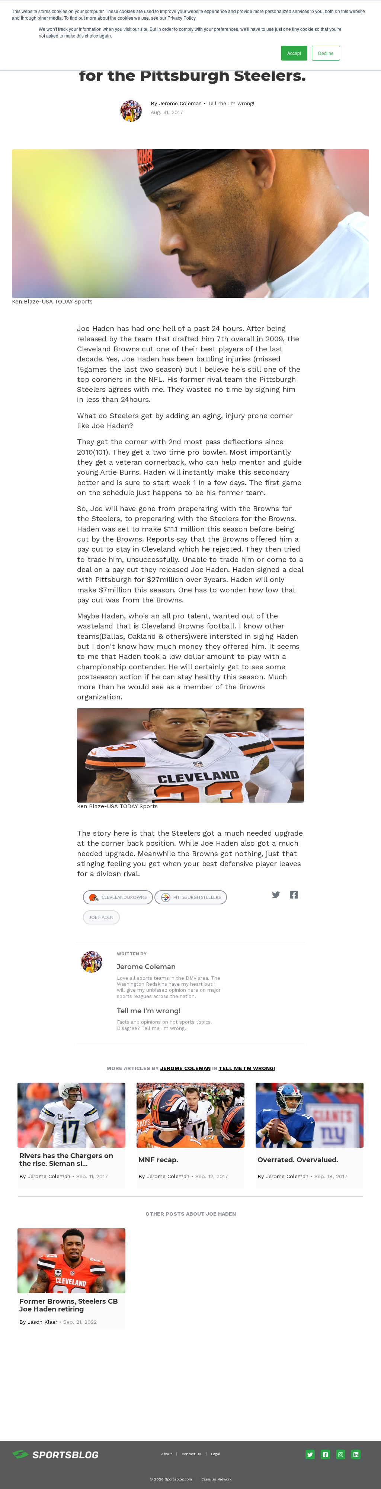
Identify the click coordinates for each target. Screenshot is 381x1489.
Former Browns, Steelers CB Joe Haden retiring (68, 1305)
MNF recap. (158, 1160)
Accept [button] (294, 53)
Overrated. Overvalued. (297, 1160)
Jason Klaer (42, 1322)
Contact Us (191, 1454)
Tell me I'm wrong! (231, 103)
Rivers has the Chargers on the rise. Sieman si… (66, 1160)
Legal (215, 1454)
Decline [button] (326, 53)
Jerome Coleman (180, 103)
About (166, 1454)
